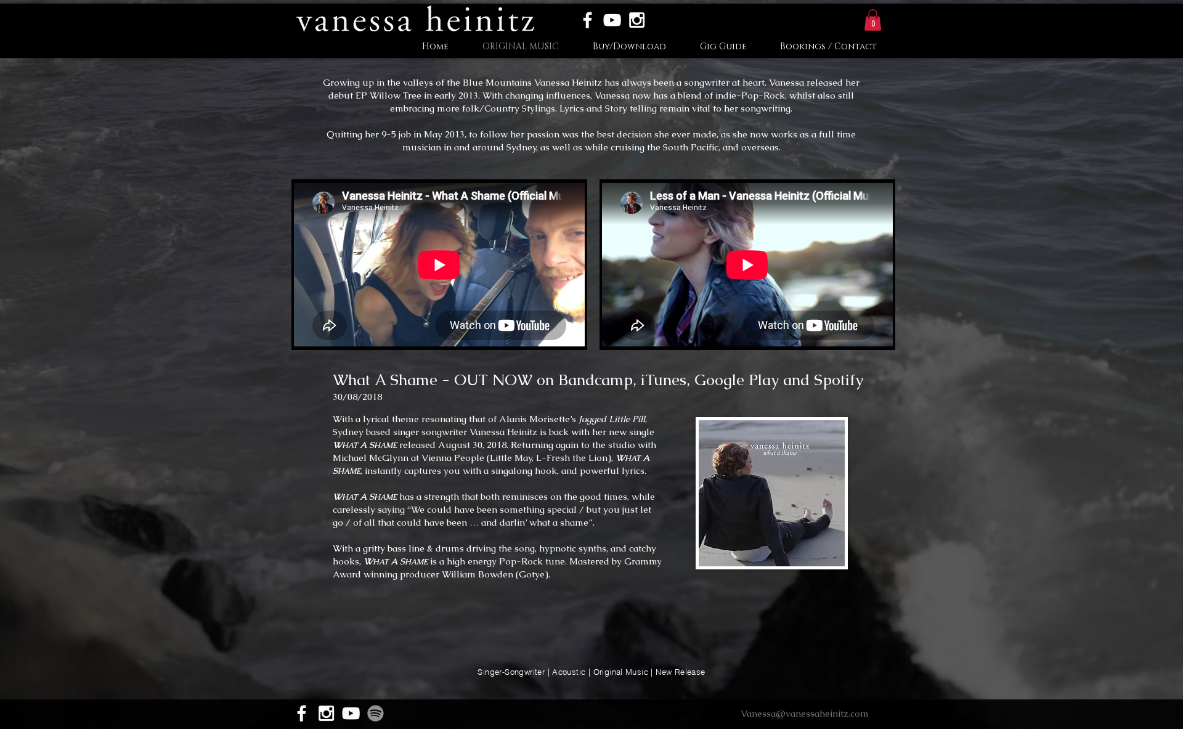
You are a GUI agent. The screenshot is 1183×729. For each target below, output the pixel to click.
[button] (873, 20)
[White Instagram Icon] (637, 20)
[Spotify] (375, 713)
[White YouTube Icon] (612, 20)
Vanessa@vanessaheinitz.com (805, 713)
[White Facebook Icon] (587, 20)
